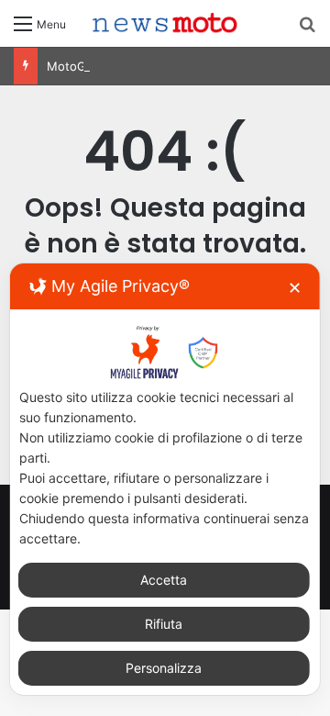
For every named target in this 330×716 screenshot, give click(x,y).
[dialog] (165, 479)
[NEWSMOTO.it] (165, 23)
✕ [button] (295, 287)
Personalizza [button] (164, 668)
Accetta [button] (163, 579)
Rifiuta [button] (163, 624)
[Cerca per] (307, 29)
